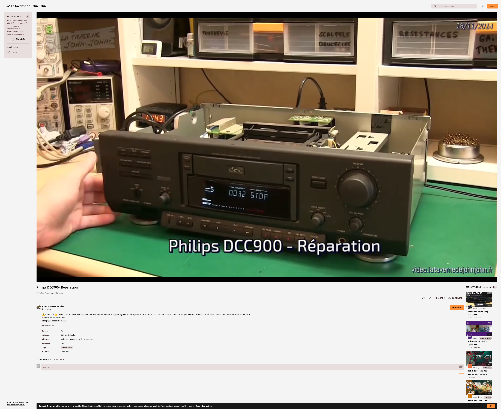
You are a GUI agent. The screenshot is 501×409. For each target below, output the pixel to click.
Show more (46, 325)
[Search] (435, 6)
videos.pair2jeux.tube (487, 368)
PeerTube (24, 402)
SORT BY (58, 359)
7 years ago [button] (49, 293)
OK (490, 406)
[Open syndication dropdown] (50, 359)
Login (492, 6)
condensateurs (67, 348)
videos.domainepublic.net (486, 338)
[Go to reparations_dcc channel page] (40, 308)
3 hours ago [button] (472, 377)
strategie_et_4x (479, 367)
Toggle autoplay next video (494, 287)
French (63, 343)
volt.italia (476, 338)
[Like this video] (424, 298)
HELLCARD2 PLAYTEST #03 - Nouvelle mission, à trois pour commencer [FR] (478, 402)
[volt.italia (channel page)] (470, 336)
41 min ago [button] (471, 347)
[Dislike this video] (430, 298)
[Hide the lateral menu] (27, 16)
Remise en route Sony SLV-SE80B (478, 313)
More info (20, 39)
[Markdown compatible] (461, 366)
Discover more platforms (16, 405)
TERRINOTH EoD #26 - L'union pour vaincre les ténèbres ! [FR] (478, 372)
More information (203, 406)
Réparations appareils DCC (54, 306)
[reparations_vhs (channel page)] (470, 307)
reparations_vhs (479, 308)
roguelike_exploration (481, 397)
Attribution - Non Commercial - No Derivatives (77, 339)
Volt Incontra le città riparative (478, 343)
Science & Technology (68, 335)
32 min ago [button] (471, 318)
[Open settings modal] (483, 6)
